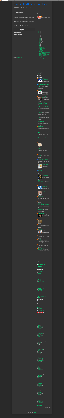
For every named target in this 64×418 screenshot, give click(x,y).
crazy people (39, 328)
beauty (39, 325)
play (38, 344)
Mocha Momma (40, 266)
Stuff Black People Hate (41, 291)
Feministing (39, 283)
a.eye (43, 16)
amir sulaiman (39, 384)
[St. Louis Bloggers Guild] (40, 310)
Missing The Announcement (45, 79)
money (39, 368)
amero (39, 391)
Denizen (39, 274)
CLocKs (39, 225)
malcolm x (39, 400)
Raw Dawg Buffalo (40, 280)
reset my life (39, 324)
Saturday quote (40, 335)
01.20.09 (39, 353)
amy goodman (39, 392)
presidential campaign (40, 360)
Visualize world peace (41, 47)
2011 (39, 34)
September (40, 41)
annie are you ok (40, 393)
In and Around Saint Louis (41, 154)
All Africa (39, 297)
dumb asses (39, 342)
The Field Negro (40, 289)
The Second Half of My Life (41, 78)
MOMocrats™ (40, 203)
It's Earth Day (40, 49)
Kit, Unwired (39, 240)
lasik (38, 386)
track (22, 30)
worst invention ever (40, 374)
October (40, 40)
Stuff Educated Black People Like (42, 296)
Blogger (35, 412)
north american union (40, 401)
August (40, 42)
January (40, 72)
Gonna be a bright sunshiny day (42, 57)
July (39, 43)
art (38, 345)
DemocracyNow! (40, 271)
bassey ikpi (39, 395)
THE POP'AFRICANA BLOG (41, 264)
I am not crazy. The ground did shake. (43, 55)
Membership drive (41, 50)
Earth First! (39, 295)
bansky (39, 394)
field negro (39, 90)
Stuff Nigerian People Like (41, 180)
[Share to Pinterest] (23, 29)
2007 (39, 73)
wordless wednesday (40, 333)
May (39, 45)
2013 (39, 32)
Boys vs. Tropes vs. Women (45, 175)
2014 (39, 31)
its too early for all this (17, 30)
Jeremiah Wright (40, 378)
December (40, 38)
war (38, 370)
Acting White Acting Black (41, 185)
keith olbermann (40, 399)
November (40, 39)
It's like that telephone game (42, 62)
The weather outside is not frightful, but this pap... (44, 52)
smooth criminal (40, 402)
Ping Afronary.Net (39, 405)
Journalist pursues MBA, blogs (42, 96)
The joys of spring (41, 60)
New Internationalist (40, 294)
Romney (39, 390)
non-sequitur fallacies (40, 286)
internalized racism (40, 358)
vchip (38, 403)
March (39, 70)
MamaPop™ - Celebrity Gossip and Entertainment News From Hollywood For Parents (43, 132)
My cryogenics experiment (42, 59)
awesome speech (40, 327)
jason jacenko (39, 398)
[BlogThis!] (21, 29)
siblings (39, 334)
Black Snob (39, 279)
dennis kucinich (40, 385)
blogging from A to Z (40, 349)
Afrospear (39, 282)
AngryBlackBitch (40, 126)
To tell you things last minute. (41, 181)
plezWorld (39, 278)
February (40, 71)
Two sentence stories (40, 365)
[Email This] (20, 29)
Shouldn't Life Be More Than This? (30, 4)
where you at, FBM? (40, 209)
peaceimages (39, 376)
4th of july (39, 377)
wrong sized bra (40, 383)
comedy (39, 332)
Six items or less (40, 375)
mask (38, 367)
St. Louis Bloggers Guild (41, 288)
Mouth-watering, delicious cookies (43, 58)
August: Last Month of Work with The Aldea (43, 197)
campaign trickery (40, 359)
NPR (38, 272)
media (39, 336)
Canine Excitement (40, 249)
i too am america (40, 369)
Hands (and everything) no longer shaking (44, 54)
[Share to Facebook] (22, 29)
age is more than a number (41, 341)
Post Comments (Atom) (19, 57)
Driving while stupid (41, 56)
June (39, 44)
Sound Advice (39, 287)
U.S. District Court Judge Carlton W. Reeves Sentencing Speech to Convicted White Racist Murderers (43, 160)
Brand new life (40, 51)
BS (38, 351)
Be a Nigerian (40, 229)
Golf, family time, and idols (42, 61)
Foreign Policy (39, 273)
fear (38, 343)
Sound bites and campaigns (42, 48)
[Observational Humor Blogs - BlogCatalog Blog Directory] (44, 307)
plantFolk (39, 262)
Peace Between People (41, 213)
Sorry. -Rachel (40, 170)
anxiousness (39, 337)
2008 (39, 37)
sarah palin (39, 361)
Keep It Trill (39, 239)
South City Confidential (41, 121)
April (39, 46)
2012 (39, 33)
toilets (38, 373)
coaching (39, 340)
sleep (20, 30)
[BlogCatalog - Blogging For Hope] (39, 308)
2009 (39, 36)
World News (39, 270)
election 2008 (39, 352)
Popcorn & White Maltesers (41, 248)
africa (38, 357)
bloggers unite (39, 366)
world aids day (40, 382)
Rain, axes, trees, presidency (42, 53)
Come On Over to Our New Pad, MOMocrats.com (43, 204)
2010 (39, 35)
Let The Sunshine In (40, 196)
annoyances (39, 320)
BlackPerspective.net (41, 116)
